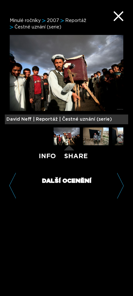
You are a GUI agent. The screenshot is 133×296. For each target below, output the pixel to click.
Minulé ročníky (25, 20)
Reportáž (75, 20)
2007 (53, 20)
